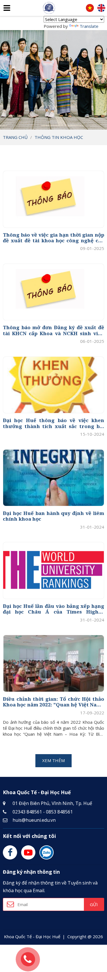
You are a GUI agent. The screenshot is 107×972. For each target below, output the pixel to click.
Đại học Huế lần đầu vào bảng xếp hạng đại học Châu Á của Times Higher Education (53, 609)
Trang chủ (15, 137)
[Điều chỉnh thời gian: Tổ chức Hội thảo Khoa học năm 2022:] (53, 663)
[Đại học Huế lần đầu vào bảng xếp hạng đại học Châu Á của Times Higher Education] (53, 570)
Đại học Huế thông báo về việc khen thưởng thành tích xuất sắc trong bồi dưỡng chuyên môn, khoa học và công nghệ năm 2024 (53, 423)
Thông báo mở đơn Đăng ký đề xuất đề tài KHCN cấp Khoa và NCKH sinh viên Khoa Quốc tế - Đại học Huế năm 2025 (53, 330)
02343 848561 (27, 812)
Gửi (94, 904)
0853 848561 (59, 812)
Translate (89, 26)
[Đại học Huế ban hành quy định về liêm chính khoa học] (53, 478)
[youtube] (28, 852)
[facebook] (10, 852)
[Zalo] (46, 852)
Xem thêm (53, 760)
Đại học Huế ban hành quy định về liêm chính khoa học (53, 516)
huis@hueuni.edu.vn (34, 820)
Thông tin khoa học (59, 137)
